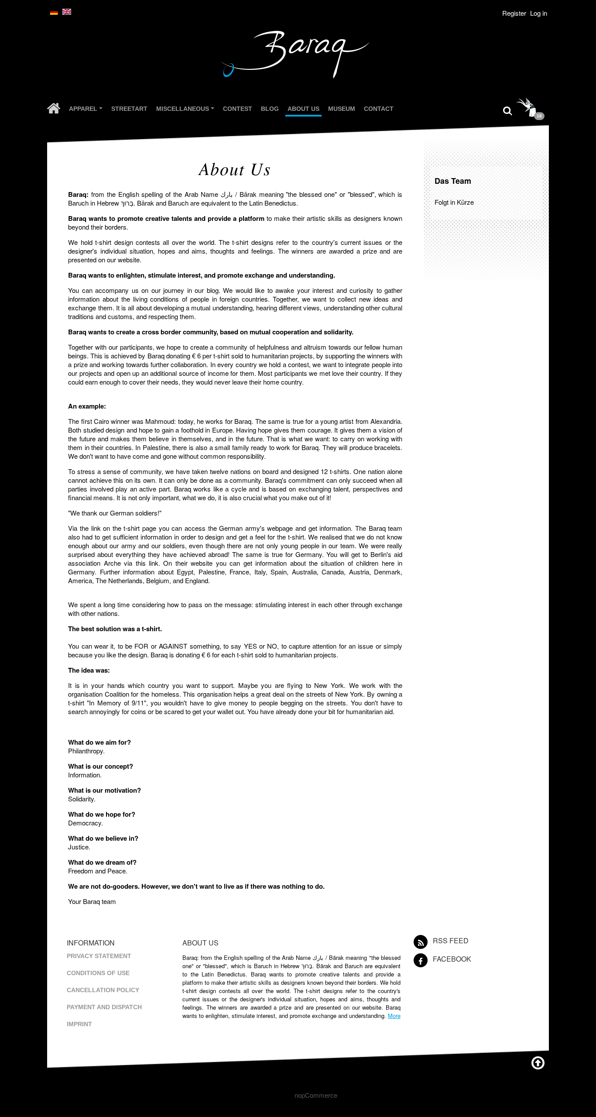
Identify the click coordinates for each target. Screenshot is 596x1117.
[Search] (507, 110)
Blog (270, 108)
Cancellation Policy (103, 989)
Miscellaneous (186, 110)
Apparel (87, 110)
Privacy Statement (99, 955)
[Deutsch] (54, 12)
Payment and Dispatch (104, 1007)
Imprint (79, 1024)
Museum (341, 108)
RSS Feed (451, 940)
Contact (379, 108)
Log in (538, 12)
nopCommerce (316, 1095)
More (394, 1015)
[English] (66, 12)
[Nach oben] (538, 1061)
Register (514, 12)
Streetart (129, 108)
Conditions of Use (98, 972)
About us (303, 108)
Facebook (452, 959)
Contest (237, 108)
